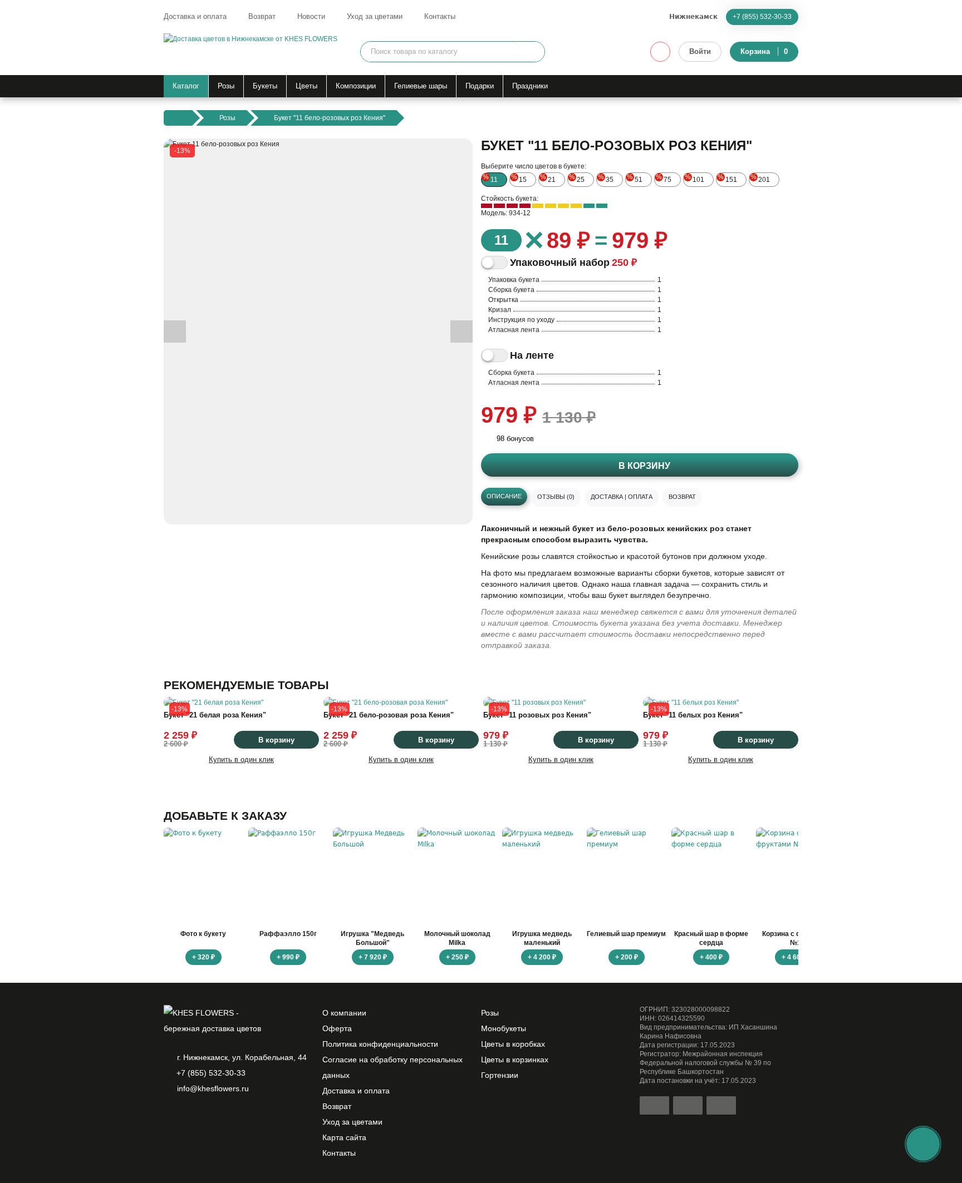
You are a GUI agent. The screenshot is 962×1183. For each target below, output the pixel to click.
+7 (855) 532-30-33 (762, 17)
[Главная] (178, 118)
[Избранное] (660, 52)
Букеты (265, 86)
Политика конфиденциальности (380, 1044)
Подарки (479, 86)
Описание (504, 496)
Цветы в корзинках (514, 1059)
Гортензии (499, 1075)
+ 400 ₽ (711, 957)
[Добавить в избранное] (455, 506)
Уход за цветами (375, 16)
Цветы (306, 86)
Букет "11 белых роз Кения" (693, 715)
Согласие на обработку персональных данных (392, 1067)
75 (663, 178)
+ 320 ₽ (203, 957)
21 (548, 178)
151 (727, 178)
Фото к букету (203, 934)
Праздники (530, 86)
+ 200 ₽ (626, 957)
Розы (226, 86)
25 (577, 178)
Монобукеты (503, 1028)
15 (519, 178)
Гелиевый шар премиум (626, 934)
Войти (700, 51)
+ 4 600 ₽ (796, 957)
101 (694, 178)
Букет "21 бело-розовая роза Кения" (388, 715)
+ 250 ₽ (457, 957)
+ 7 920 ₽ (373, 957)
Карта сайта (344, 1137)
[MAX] (208, 1117)
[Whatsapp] (170, 1117)
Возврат (262, 16)
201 (760, 178)
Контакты (439, 16)
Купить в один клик (241, 759)
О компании (344, 1012)
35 (605, 178)
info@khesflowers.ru (213, 1088)
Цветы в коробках (513, 1044)
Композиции (356, 86)
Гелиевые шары (420, 86)
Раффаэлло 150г (288, 934)
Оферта (337, 1028)
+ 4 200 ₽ (542, 957)
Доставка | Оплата (621, 496)
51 (634, 178)
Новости (311, 16)
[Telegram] (189, 1117)
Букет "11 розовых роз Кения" (537, 715)
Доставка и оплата (195, 16)
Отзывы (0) (556, 496)
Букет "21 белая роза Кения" (215, 715)
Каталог (186, 86)
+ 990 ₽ (288, 957)
